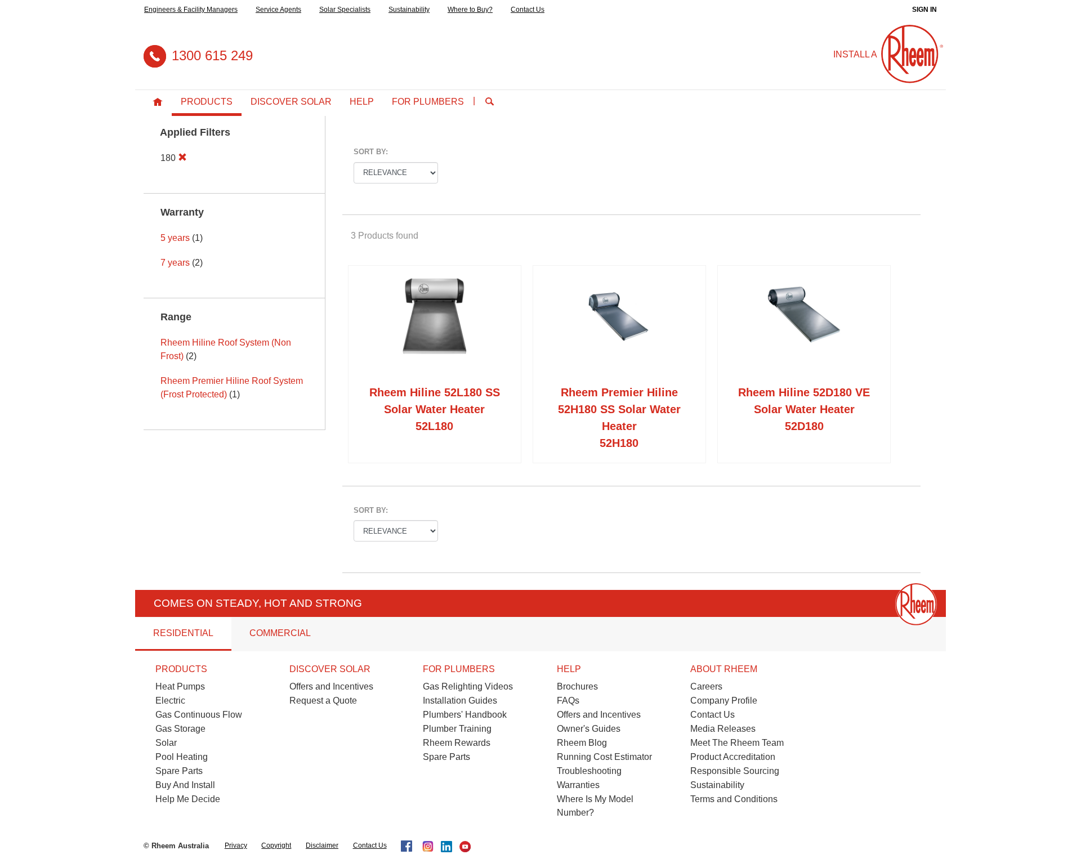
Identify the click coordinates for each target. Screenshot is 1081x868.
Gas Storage (180, 728)
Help (362, 101)
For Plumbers (428, 101)
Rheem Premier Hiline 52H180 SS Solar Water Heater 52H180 (619, 417)
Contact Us (527, 10)
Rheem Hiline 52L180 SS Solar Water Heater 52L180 (434, 409)
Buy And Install (185, 785)
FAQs (568, 700)
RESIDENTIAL (183, 633)
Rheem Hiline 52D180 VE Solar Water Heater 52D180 (804, 409)
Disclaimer (322, 845)
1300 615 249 (212, 55)
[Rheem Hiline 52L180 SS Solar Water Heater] (435, 327)
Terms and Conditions (734, 799)
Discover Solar (291, 101)
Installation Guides (460, 700)
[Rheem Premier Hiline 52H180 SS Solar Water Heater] (619, 327)
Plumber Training (457, 728)
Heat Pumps (180, 686)
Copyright (276, 845)
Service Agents (278, 10)
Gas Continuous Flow (198, 714)
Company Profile (723, 700)
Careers (706, 686)
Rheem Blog (582, 743)
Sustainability (409, 10)
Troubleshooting (589, 771)
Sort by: (371, 151)
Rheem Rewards (456, 743)
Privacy (236, 845)
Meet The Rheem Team (737, 743)
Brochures (577, 686)
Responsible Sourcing (734, 771)
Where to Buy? (470, 10)
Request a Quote (323, 700)
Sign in (924, 10)
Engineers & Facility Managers (191, 10)
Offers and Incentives (331, 686)
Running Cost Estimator (604, 757)
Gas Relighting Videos (468, 686)
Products (207, 101)
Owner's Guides (588, 728)
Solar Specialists (344, 10)
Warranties (578, 785)
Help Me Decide (187, 799)
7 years (175, 262)
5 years (175, 238)
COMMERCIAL (280, 633)
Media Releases (723, 728)
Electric (170, 700)
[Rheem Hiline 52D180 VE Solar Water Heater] (804, 327)
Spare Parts (179, 771)
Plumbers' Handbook (465, 714)
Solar (166, 743)
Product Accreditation (732, 757)
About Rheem (723, 669)
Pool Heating (181, 757)
